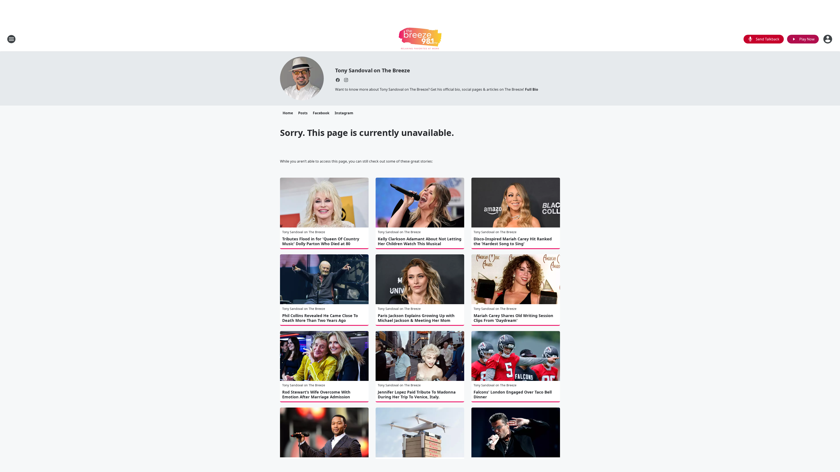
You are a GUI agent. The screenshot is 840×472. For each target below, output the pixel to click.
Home (288, 113)
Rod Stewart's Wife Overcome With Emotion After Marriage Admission (316, 394)
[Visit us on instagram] (346, 80)
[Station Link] (420, 39)
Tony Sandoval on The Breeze (372, 70)
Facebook (321, 113)
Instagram (344, 113)
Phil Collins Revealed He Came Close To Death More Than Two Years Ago (320, 318)
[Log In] (828, 39)
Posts (303, 113)
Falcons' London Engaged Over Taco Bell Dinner (513, 394)
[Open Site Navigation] (11, 39)
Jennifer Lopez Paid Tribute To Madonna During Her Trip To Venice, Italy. (417, 394)
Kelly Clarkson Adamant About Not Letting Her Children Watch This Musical (419, 241)
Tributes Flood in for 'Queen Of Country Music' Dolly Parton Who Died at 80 (320, 241)
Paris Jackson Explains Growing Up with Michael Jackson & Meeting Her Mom (416, 318)
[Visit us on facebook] (337, 80)
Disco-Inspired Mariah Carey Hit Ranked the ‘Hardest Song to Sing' (513, 241)
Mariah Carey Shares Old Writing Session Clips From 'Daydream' (513, 318)
